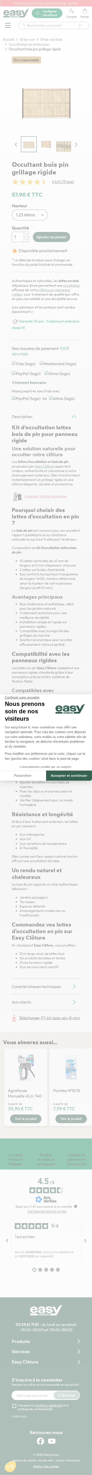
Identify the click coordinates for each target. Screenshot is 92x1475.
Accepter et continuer (69, 775)
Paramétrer (23, 775)
